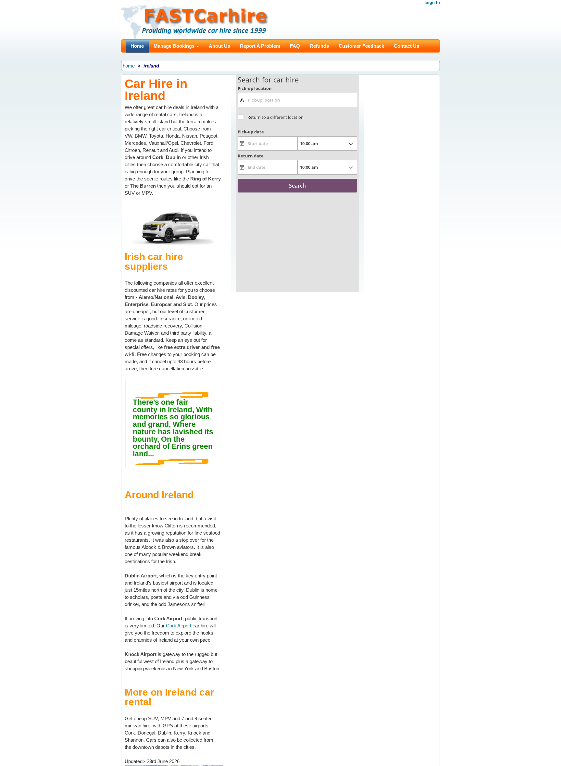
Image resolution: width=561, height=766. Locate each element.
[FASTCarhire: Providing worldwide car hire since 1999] (195, 21)
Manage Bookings (175, 46)
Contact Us (406, 46)
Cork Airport (179, 625)
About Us (219, 46)
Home (137, 46)
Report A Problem (260, 46)
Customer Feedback (361, 46)
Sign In (432, 2)
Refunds (319, 46)
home (129, 65)
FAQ (295, 46)
